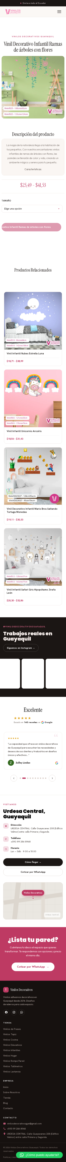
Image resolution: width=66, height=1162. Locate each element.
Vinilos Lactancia (12, 1071)
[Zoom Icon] (33, 87)
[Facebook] (6, 1012)
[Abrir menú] (59, 11)
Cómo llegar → (33, 862)
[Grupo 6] (35, 778)
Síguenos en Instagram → (21, 647)
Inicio (5, 1087)
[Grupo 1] (20, 778)
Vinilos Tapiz (9, 1034)
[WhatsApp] (22, 1012)
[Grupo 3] (27, 778)
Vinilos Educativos (12, 1045)
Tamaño (6, 200)
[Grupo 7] (38, 778)
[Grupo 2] (24, 778)
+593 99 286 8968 (16, 1128)
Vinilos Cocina (10, 1039)
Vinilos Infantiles (11, 1050)
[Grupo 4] (30, 778)
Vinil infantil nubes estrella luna (25, 353)
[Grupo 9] (43, 778)
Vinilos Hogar (10, 1055)
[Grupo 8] (40, 778)
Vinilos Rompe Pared (13, 1060)
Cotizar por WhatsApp (33, 872)
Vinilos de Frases (12, 1029)
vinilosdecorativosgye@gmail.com (24, 1123)
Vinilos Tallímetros (13, 1066)
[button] (39, 1155)
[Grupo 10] (45, 778)
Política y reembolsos (13, 1157)
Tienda (6, 1097)
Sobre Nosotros (11, 1092)
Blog (5, 1103)
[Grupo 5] (32, 778)
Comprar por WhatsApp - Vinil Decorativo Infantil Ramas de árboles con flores (33, 227)
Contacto (8, 1108)
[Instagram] (14, 1012)
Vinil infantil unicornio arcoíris (24, 431)
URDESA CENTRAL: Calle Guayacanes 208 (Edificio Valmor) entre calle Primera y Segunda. (33, 1135)
